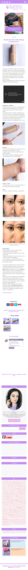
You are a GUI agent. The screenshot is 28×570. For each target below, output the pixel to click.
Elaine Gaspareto (16, 567)
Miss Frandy (8, 511)
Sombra (20, 521)
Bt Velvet (16, 486)
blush (9, 485)
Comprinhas (23, 488)
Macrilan (14, 507)
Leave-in (17, 505)
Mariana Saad (12, 509)
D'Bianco (12, 492)
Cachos (24, 486)
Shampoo (7, 521)
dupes (11, 495)
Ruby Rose (23, 519)
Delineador (7, 493)
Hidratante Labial (5, 503)
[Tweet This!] (15, 304)
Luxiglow (8, 507)
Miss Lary (12, 511)
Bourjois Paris (23, 485)
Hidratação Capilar (15, 500)
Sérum (3, 521)
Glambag (16, 499)
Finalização (20, 497)
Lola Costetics (20, 506)
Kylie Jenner (17, 504)
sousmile (24, 521)
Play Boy (4, 516)
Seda (19, 520)
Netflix (16, 512)
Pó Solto (12, 516)
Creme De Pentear (21, 489)
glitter (25, 499)
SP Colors (4, 522)
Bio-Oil (7, 485)
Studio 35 (10, 522)
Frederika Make (8, 498)
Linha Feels (7, 506)
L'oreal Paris (21, 504)
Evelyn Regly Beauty (22, 496)
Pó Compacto (8, 516)
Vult (22, 523)
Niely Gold (24, 512)
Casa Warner (8, 487)
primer (18, 516)
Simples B (10, 521)
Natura (8, 512)
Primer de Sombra (23, 516)
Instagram (9, 292)
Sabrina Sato (11, 520)
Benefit (24, 484)
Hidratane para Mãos (6, 502)
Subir (25, 567)
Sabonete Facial (5, 520)
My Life (4, 512)
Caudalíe (13, 487)
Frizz (15, 498)
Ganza (17, 498)
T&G (13, 522)
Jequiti (6, 504)
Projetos (4, 517)
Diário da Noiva (13, 494)
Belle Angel (21, 484)
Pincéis (24, 515)
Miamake (4, 511)
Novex (15, 513)
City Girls (8, 488)
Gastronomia (23, 498)
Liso (16, 506)
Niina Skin (10, 513)
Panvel (17, 514)
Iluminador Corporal (17, 503)
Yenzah (8, 525)
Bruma (6, 486)
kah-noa (8, 504)
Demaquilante (12, 493)
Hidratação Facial (22, 500)
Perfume (9, 515)
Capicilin (4, 487)
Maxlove (24, 510)
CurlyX (9, 492)
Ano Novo (23, 480)
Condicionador (5, 489)
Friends (12, 498)
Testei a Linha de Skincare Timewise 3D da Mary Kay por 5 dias (17, 541)
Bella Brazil (12, 484)
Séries (24, 520)
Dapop (25, 492)
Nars (6, 512)
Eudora (17, 496)
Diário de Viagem (19, 494)
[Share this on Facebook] (8, 304)
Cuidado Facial (22, 491)
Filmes (11, 497)
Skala (13, 521)
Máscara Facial (19, 510)
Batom (18, 482)
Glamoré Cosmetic (21, 499)
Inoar (25, 503)
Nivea (13, 513)
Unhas (3, 523)
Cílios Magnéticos (20, 487)
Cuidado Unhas (5, 492)
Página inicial (14, 375)
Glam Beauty (11, 499)
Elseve (14, 495)
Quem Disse (20, 517)
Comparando (18, 488)
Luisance (4, 507)
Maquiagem (19, 310)
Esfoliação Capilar (23, 495)
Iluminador (11, 503)
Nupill (17, 513)
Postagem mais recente (7, 374)
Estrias (15, 496)
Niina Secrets (5, 513)
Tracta (24, 522)
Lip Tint (13, 506)
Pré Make (15, 516)
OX (8, 514)
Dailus (15, 492)
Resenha (17, 311)
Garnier (19, 498)
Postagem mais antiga (21, 374)
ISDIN (3, 504)
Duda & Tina (7, 495)
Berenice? (4, 485)
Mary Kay (8, 510)
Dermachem (20, 493)
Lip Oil (10, 506)
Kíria (11, 504)
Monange (18, 511)
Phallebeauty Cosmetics (18, 515)
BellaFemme (17, 484)
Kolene (13, 504)
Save (20, 304)
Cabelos (20, 486)
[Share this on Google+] (12, 304)
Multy (25, 511)
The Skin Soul (16, 522)
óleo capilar (5, 514)
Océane (24, 513)
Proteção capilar (9, 517)
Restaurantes (10, 519)
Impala (22, 503)
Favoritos (7, 497)
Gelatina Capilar (5, 499)
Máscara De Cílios (13, 510)
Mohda (15, 511)
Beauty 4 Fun (8, 484)
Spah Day (7, 522)
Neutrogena (20, 512)
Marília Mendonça (18, 509)
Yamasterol (4, 525)
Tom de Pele (21, 522)
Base (10, 310)
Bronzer (3, 486)
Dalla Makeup (21, 492)
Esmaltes (8, 496)
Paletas (11, 514)
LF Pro (21, 505)
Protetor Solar (15, 517)
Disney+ (24, 494)
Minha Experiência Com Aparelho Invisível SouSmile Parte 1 (17, 549)
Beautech (4, 484)
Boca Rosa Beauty (14, 485)
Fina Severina (15, 497)
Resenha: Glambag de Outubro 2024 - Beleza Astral (14, 29)
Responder (11, 348)
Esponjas (12, 496)
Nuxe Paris (21, 513)
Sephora (21, 520)
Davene (3, 493)
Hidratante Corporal (22, 502)
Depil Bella (16, 493)
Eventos (3, 497)
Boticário (19, 485)
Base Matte (13, 310)
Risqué (16, 519)
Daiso (17, 492)
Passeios (20, 514)
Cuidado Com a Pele (14, 490)
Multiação (22, 511)
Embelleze (17, 495)
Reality (24, 517)
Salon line (16, 520)
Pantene (14, 514)
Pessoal (12, 515)
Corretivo (15, 489)
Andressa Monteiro (13, 339)
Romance (19, 519)
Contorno (11, 489)
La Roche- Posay (8, 505)
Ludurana (24, 506)
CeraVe (16, 487)
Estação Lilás (11, 565)
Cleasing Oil (13, 488)
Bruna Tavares (11, 486)
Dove (3, 495)
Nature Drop (12, 512)
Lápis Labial (13, 505)
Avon (3, 482)
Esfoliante (4, 496)
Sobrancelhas (16, 521)
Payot (7, 515)
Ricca (14, 519)
